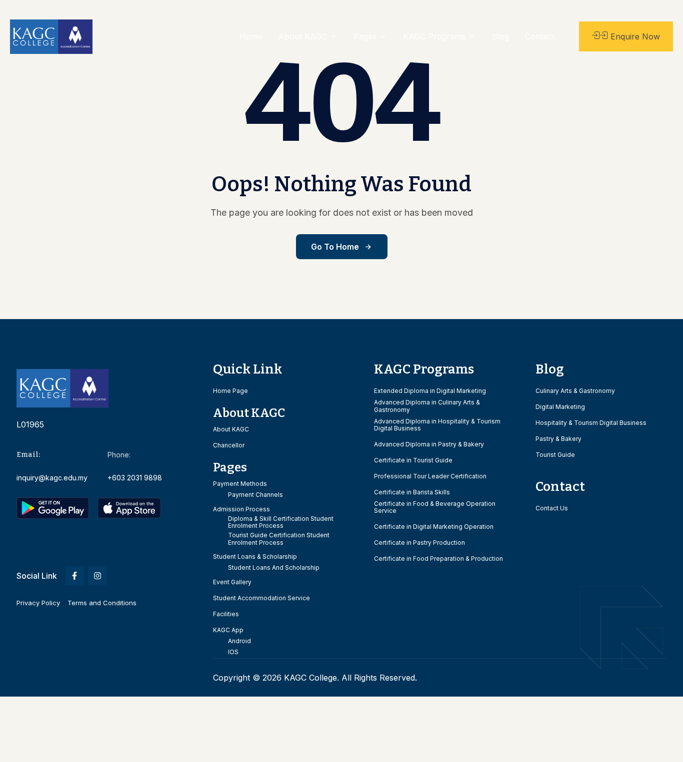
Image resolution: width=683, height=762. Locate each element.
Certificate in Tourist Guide (413, 460)
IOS (233, 652)
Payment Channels (255, 494)
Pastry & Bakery (559, 438)
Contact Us (552, 508)
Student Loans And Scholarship (274, 567)
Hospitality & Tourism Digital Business (591, 422)
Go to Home (335, 247)
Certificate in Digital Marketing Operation (434, 526)
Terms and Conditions (102, 603)
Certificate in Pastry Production (419, 542)
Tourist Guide (555, 454)
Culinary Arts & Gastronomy (575, 390)
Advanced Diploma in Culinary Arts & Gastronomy (427, 406)
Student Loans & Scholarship (255, 556)
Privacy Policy (38, 603)
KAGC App (228, 630)
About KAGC (231, 429)
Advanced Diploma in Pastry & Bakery (429, 444)
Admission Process (241, 509)
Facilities (226, 614)
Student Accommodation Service (261, 598)
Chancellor (228, 445)
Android (239, 641)
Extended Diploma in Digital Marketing (430, 390)
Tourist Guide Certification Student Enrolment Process (279, 539)
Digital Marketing (560, 406)
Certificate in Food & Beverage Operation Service (435, 507)
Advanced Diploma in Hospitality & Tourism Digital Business (437, 425)
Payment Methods (240, 483)
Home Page (230, 390)
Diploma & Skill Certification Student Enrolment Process (281, 522)
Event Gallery (232, 582)
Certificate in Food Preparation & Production (438, 558)
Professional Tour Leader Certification (430, 476)
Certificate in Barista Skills (412, 492)
